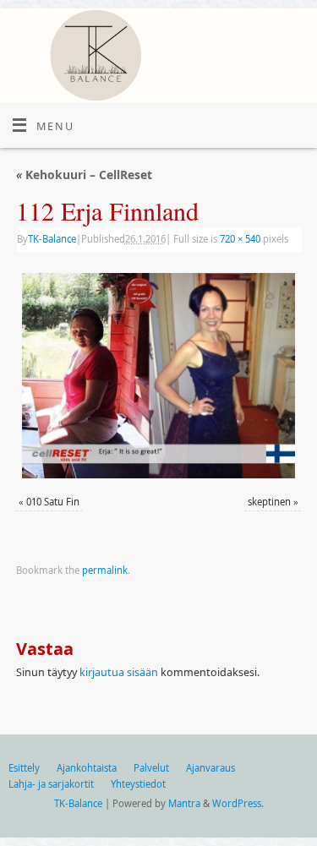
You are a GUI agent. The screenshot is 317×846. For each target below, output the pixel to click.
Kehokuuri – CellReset (84, 174)
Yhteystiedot (138, 784)
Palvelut (151, 767)
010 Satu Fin (52, 501)
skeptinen (269, 501)
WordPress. (238, 803)
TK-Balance (52, 238)
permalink (105, 570)
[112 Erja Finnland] (158, 375)
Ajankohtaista (87, 767)
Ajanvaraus (210, 767)
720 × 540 (240, 238)
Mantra (184, 803)
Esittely (24, 767)
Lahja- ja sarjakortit (51, 784)
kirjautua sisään (118, 672)
